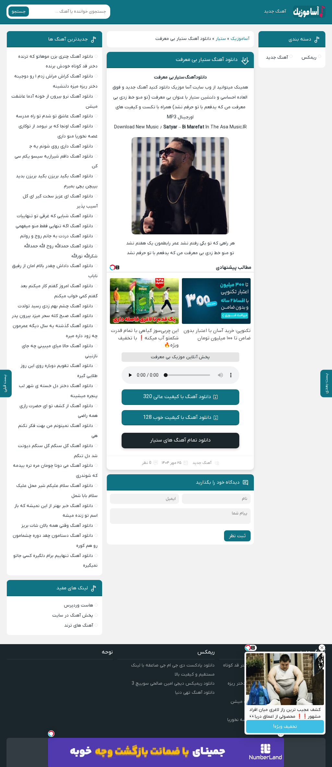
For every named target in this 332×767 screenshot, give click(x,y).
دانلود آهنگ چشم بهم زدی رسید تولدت (55, 306)
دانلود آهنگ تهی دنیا (195, 693)
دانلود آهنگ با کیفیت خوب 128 (177, 417)
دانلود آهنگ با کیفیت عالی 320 (177, 397)
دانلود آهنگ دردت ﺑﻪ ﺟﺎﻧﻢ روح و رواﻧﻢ (56, 236)
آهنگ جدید (275, 11)
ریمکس (309, 57)
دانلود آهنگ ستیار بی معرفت (207, 59)
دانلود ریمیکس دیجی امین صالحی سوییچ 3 (173, 683)
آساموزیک (240, 39)
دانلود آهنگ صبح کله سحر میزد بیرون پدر (52, 316)
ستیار (221, 39)
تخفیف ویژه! (285, 727)
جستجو (19, 11)
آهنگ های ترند (78, 625)
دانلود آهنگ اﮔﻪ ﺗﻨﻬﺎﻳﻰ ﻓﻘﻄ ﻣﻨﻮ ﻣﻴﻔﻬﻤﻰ (54, 226)
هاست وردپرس (78, 605)
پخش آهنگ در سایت (72, 615)
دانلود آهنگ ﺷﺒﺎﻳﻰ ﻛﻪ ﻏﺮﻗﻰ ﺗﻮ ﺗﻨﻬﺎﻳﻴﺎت (55, 216)
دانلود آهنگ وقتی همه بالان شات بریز (57, 526)
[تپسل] (51, 733)
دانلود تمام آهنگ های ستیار (180, 440)
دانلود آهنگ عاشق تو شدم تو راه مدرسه (54, 116)
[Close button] (322, 647)
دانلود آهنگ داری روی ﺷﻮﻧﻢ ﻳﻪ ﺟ (61, 146)
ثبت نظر (237, 536)
